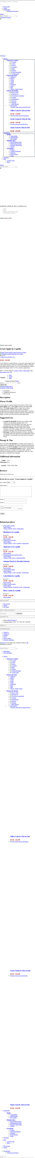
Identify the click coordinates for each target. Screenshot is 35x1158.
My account (6, 6)
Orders (5, 8)
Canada (14, 62)
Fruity (12, 86)
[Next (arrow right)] (2, 1157)
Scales (12, 156)
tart (11, 372)
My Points (6, 607)
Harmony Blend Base (16, 145)
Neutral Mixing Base (16, 142)
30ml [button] (10, 378)
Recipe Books (14, 154)
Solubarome (15, 99)
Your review (4, 485)
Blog (4, 159)
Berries (10, 528)
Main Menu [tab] (6, 651)
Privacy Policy (7, 638)
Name (2, 499)
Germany (14, 67)
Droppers (12, 153)
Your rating (3, 482)
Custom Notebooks (15, 151)
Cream (12, 81)
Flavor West (15, 92)
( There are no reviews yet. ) (7, 357)
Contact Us (6, 634)
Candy (12, 80)
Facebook (2, 388)
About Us (6, 632)
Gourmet (18, 543)
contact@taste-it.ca (12, 620)
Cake (14, 543)
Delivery (5, 635)
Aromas (16, 370)
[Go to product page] (22, 115)
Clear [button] (17, 381)
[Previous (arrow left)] (0, 1157)
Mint (11, 87)
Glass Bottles (13, 136)
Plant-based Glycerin (16, 143)
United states (15, 74)
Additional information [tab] (9, 392)
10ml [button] (10, 375)
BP (27, 643)
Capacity (2, 377)
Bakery (12, 78)
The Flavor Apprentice (18, 95)
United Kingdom (16, 72)
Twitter (7, 388)
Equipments (6, 133)
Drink (12, 83)
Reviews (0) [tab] (6, 394)
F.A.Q (5, 637)
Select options (7, 527)
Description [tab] (6, 390)
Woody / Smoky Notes (16, 89)
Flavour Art (15, 94)
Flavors (5, 58)
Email (11, 388)
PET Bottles (13, 139)
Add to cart (3, 384)
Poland (14, 70)
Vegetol (12, 146)
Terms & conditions (8, 640)
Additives (13, 77)
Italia (13, 69)
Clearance (6, 157)
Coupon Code (10, 160)
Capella (14, 97)
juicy (8, 372)
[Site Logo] (5, 17)
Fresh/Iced (13, 84)
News (8, 162)
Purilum (14, 102)
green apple (3, 372)
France (14, 65)
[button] (2, 14)
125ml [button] (10, 376)
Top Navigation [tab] (7, 653)
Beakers (12, 149)
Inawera (14, 101)
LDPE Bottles (14, 137)
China (13, 63)
